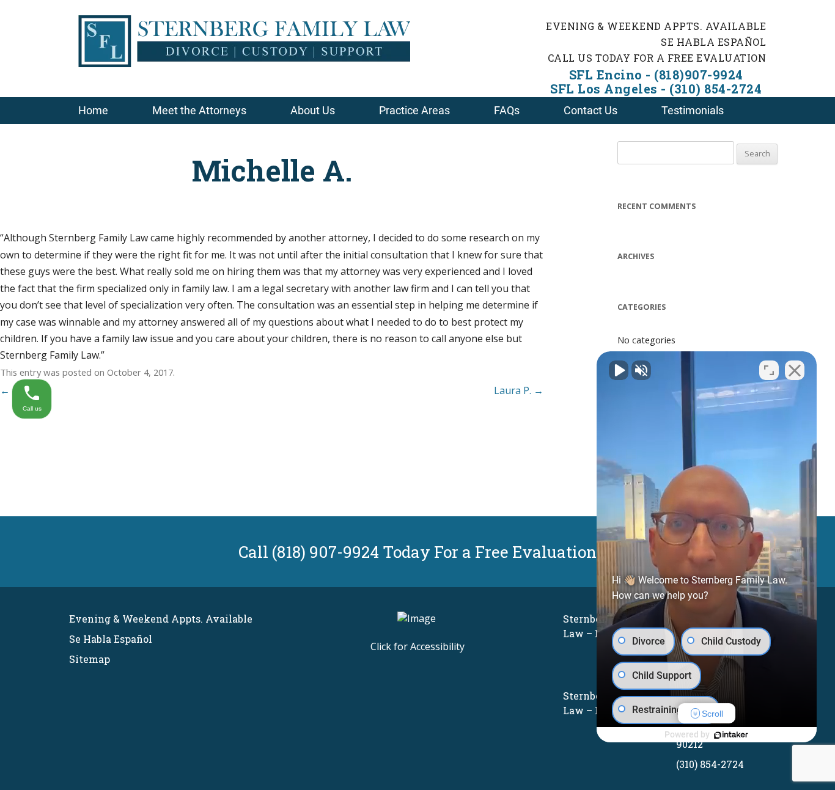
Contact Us (590, 110)
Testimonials (692, 110)
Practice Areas (414, 110)
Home (93, 110)
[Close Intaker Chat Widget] (794, 370)
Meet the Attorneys (199, 110)
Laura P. (518, 390)
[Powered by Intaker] (731, 735)
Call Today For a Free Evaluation (417, 551)
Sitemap (89, 659)
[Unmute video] (618, 370)
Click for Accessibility (417, 646)
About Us (312, 110)
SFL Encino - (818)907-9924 (656, 74)
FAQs (507, 110)
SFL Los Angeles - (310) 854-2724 (656, 89)
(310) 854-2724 (710, 764)
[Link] (244, 63)
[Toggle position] (769, 370)
